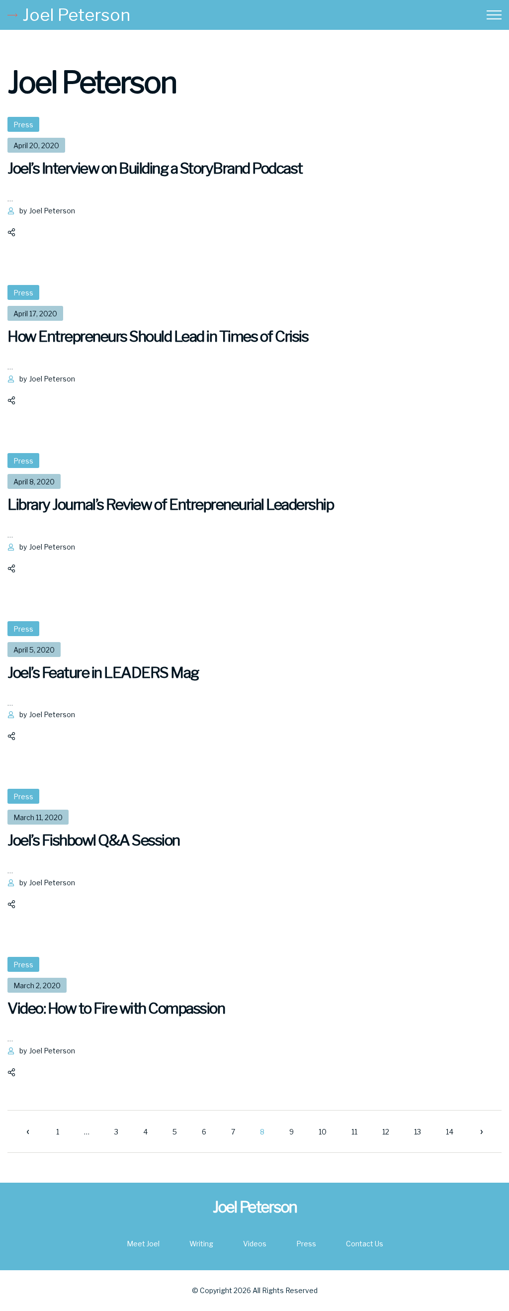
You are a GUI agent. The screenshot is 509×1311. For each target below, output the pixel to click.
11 (354, 1131)
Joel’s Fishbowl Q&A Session (93, 840)
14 (449, 1131)
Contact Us (364, 1243)
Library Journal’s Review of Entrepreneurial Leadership (170, 504)
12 (385, 1131)
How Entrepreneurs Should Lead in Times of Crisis (157, 336)
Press (23, 124)
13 (417, 1131)
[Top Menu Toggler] (494, 15)
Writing (201, 1243)
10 (323, 1131)
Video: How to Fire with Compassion (116, 1008)
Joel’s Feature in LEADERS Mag (103, 672)
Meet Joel (143, 1243)
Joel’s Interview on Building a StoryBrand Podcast (155, 168)
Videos (254, 1243)
